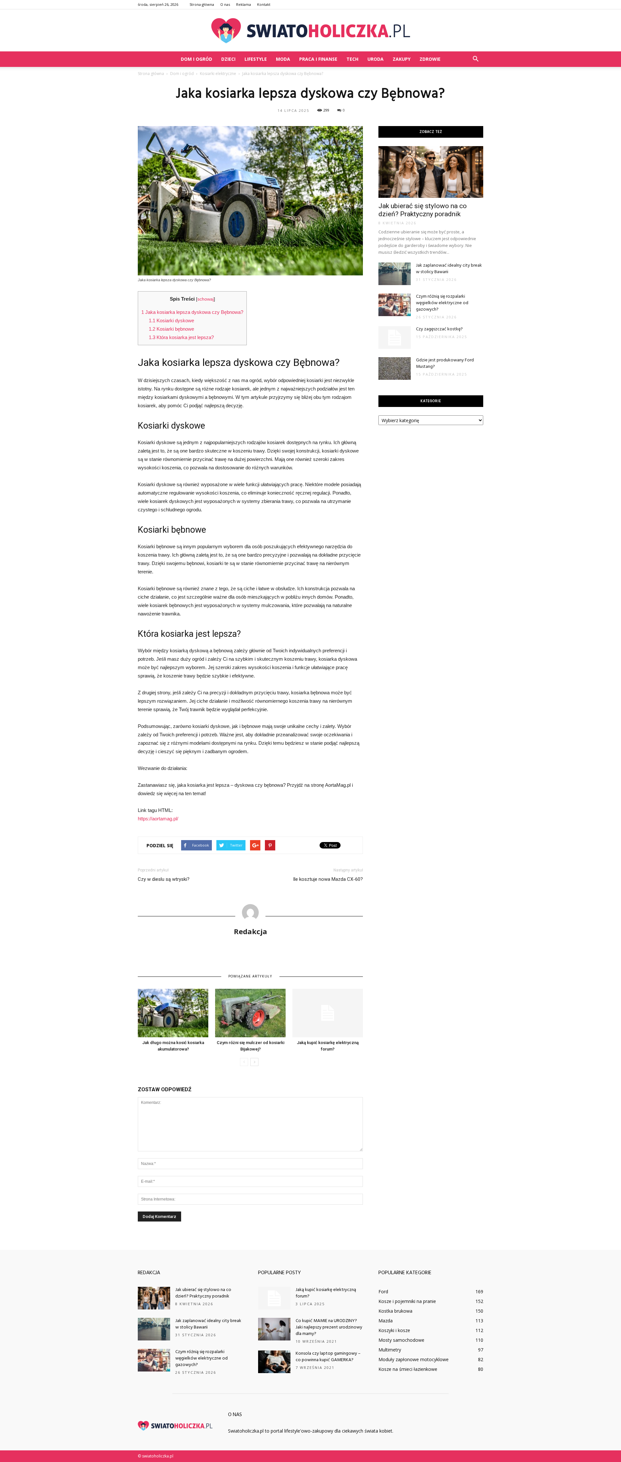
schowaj (205, 299)
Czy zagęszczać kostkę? (439, 329)
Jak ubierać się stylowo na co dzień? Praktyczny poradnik (422, 210)
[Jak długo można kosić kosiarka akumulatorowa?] (173, 1013)
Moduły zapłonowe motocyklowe (413, 1359)
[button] (475, 59)
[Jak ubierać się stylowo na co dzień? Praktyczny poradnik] (430, 172)
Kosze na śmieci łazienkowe (407, 1369)
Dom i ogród (196, 59)
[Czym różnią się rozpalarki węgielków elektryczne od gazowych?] (394, 304)
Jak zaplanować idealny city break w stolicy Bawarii (449, 269)
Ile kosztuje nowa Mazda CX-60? (328, 879)
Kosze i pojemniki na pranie (407, 1301)
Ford (383, 1291)
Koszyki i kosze (394, 1330)
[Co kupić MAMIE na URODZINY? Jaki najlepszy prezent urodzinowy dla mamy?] (274, 1329)
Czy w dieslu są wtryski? (164, 879)
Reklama (243, 4)
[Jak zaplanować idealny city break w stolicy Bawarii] (394, 273)
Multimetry (389, 1350)
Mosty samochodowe (401, 1340)
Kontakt (263, 4)
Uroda (375, 59)
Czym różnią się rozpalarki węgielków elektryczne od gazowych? (442, 303)
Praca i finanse (318, 59)
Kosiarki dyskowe (171, 320)
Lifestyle (256, 59)
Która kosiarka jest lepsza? (181, 337)
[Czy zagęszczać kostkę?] (394, 337)
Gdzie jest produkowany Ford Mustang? (445, 363)
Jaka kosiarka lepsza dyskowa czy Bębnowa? (192, 312)
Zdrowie (430, 59)
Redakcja (250, 931)
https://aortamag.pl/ (158, 818)
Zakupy (401, 59)
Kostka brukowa (395, 1311)
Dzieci (228, 59)
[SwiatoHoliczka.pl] (310, 30)
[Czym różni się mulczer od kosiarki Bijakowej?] (250, 1013)
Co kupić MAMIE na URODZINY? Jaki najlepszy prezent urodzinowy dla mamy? (329, 1327)
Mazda (385, 1321)
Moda (283, 59)
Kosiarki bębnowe (171, 329)
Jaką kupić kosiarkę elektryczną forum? (326, 1293)
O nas (225, 4)
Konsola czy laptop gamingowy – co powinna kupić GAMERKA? (328, 1357)
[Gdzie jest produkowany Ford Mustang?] (394, 368)
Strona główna (202, 4)
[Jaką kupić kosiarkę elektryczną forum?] (327, 1013)
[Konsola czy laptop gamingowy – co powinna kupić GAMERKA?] (274, 1361)
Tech (352, 59)
